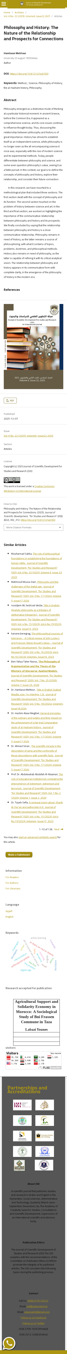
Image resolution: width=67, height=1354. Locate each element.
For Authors (12, 883)
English (9, 916)
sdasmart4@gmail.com (37, 1311)
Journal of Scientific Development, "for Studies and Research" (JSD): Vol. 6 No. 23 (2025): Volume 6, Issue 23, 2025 (36, 570)
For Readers (12, 877)
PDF (11, 400)
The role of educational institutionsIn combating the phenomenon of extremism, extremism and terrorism (37, 781)
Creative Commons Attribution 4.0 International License (29, 488)
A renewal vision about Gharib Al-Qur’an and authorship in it (37, 805)
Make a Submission (19, 854)
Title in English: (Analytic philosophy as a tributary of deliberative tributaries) (35, 610)
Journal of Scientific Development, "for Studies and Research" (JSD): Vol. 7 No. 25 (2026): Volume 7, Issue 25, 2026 (36, 680)
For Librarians (13, 888)
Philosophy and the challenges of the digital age (34, 584)
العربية (9, 911)
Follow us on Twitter (33, 1323)
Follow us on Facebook (33, 1317)
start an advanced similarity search (38, 837)
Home (7, 12)
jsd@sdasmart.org (37, 1306)
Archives (19, 12)
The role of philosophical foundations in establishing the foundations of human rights (36, 558)
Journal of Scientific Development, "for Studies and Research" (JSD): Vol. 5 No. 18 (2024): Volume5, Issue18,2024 (37, 701)
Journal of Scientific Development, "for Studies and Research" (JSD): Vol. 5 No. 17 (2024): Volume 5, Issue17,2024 (36, 593)
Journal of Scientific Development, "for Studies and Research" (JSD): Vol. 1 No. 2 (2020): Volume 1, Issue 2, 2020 (36, 793)
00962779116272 (37, 1300)
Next (56, 829)
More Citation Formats (18, 527)
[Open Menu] (3, 4)
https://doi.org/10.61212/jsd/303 (29, 73)
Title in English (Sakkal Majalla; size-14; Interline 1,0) (36, 692)
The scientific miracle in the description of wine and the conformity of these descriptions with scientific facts (36, 751)
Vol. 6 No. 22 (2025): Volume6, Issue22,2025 (27, 16)
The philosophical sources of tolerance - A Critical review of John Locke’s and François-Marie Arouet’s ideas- (37, 638)
